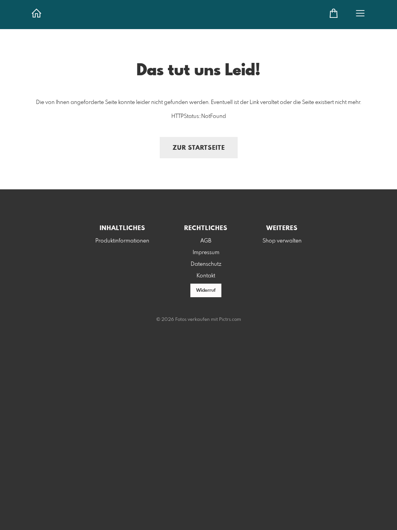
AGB (205, 241)
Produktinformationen (122, 241)
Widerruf (206, 290)
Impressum (206, 252)
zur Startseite (199, 148)
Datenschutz (206, 264)
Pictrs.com (230, 319)
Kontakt (206, 276)
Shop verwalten (282, 241)
